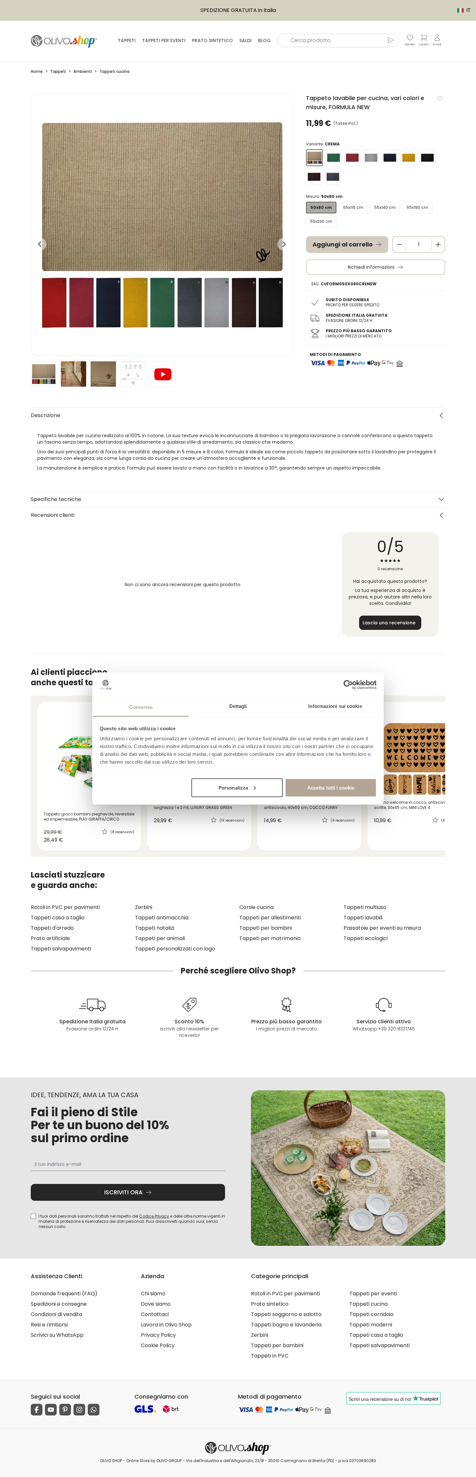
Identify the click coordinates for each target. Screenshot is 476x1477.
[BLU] (390, 158)
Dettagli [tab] (238, 706)
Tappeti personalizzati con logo (175, 948)
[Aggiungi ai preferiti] (440, 99)
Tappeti (127, 40)
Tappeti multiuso (365, 907)
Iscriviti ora (123, 1192)
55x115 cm (353, 207)
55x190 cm (417, 207)
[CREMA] (314, 157)
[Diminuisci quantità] (399, 244)
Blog (264, 40)
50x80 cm (321, 207)
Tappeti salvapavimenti (61, 948)
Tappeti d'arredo (52, 928)
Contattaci (155, 1314)
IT (460, 10)
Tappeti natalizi (154, 928)
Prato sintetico (212, 40)
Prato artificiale (50, 938)
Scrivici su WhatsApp (57, 1335)
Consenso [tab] (141, 707)
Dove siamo (156, 1304)
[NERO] (427, 158)
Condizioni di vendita (56, 1314)
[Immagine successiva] (284, 244)
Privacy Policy (158, 1335)
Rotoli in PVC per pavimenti (65, 907)
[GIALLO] (409, 158)
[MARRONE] (314, 177)
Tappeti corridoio (371, 1314)
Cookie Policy (158, 1345)
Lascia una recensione (389, 622)
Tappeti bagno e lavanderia (286, 1324)
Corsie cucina (256, 907)
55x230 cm (321, 221)
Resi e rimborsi (49, 1324)
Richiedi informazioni (371, 267)
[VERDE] (333, 158)
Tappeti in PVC (270, 1355)
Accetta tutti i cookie (330, 787)
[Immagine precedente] (39, 244)
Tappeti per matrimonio (270, 938)
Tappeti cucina (368, 1304)
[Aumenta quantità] (438, 244)
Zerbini (143, 907)
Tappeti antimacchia (161, 917)
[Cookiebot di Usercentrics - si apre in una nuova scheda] (348, 684)
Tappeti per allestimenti (270, 917)
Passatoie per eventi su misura (382, 928)
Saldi (245, 40)
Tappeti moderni (370, 1324)
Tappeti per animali (160, 938)
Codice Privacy (154, 1216)
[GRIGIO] (371, 158)
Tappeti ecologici (366, 938)
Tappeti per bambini (265, 928)
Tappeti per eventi (164, 40)
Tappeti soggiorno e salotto (286, 1314)
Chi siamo (153, 1293)
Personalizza (233, 787)
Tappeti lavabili (363, 917)
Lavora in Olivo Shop (166, 1324)
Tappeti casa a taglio (58, 917)
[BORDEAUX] (352, 158)
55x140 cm (385, 207)
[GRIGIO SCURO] (333, 177)
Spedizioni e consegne (59, 1304)
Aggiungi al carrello (342, 244)
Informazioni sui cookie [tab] (335, 706)
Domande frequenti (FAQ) (64, 1293)
